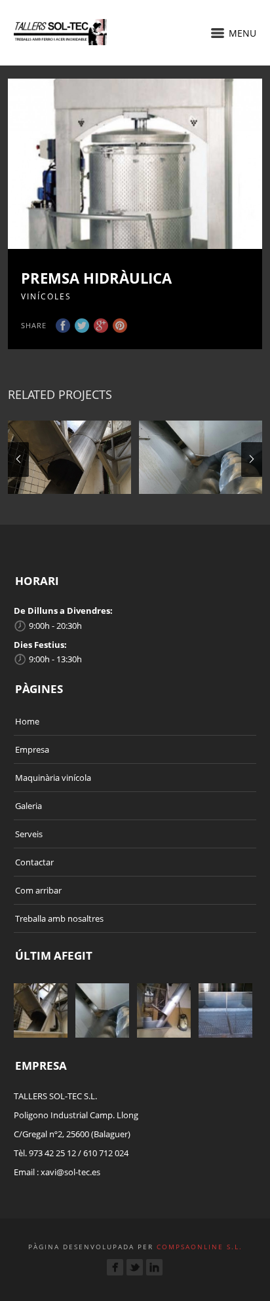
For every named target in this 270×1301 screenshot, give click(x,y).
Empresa (32, 749)
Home (27, 721)
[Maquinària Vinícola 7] (69, 457)
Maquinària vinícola (53, 777)
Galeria (28, 806)
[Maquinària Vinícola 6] (200, 457)
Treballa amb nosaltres (59, 918)
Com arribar (38, 890)
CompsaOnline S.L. (197, 1246)
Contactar (34, 862)
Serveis (29, 834)
